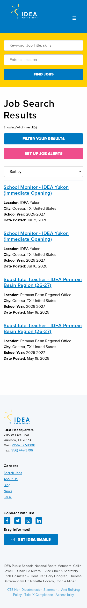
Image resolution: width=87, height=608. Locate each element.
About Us (11, 479)
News (8, 491)
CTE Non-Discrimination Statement (32, 590)
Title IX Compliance (38, 595)
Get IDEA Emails (33, 539)
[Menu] (74, 18)
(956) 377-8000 (23, 445)
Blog (7, 485)
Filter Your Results (43, 138)
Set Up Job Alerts (44, 153)
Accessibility (65, 595)
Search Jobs (13, 473)
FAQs (8, 497)
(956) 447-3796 (22, 450)
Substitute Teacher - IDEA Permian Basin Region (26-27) (43, 282)
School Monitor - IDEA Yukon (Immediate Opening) (36, 190)
